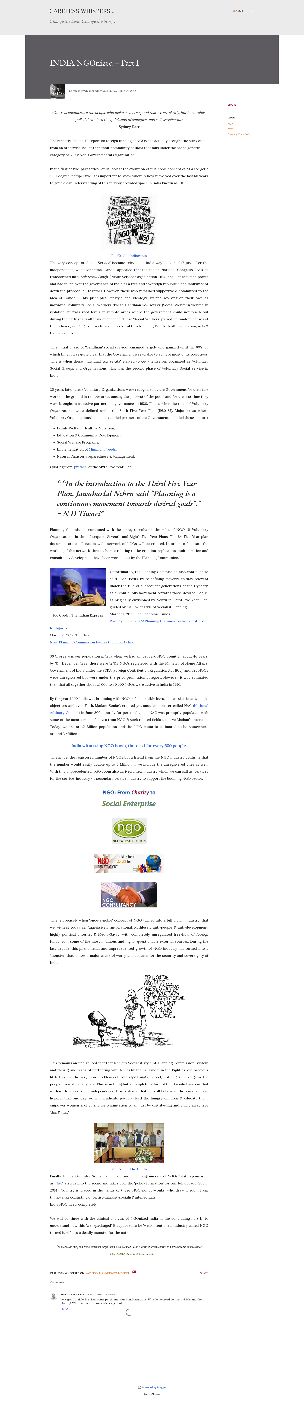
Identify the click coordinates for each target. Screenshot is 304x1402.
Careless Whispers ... (82, 10)
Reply (65, 1308)
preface (80, 467)
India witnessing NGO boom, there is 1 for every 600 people (128, 745)
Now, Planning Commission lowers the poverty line (92, 642)
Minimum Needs (102, 449)
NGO (230, 129)
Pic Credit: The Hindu (129, 1169)
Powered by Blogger (154, 1387)
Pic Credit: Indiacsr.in (129, 255)
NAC (59, 1183)
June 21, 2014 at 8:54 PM (101, 1294)
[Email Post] (134, 1273)
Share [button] (232, 104)
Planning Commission (239, 134)
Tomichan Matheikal (72, 1294)
